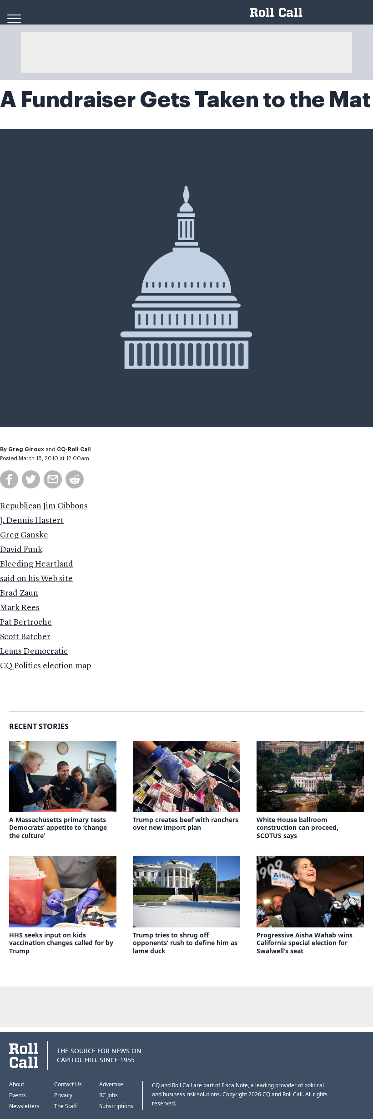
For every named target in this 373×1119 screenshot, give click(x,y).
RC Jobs (108, 1095)
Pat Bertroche (26, 622)
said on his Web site (36, 579)
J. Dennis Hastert (32, 521)
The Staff (65, 1106)
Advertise (111, 1084)
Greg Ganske (24, 535)
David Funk (21, 550)
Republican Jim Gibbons (44, 506)
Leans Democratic (34, 651)
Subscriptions (116, 1106)
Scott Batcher (25, 637)
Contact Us (68, 1084)
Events (17, 1095)
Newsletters (24, 1106)
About (16, 1084)
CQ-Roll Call (74, 449)
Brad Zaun (19, 593)
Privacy (63, 1095)
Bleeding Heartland (36, 564)
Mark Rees (20, 608)
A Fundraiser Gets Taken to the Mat (185, 100)
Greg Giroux (26, 449)
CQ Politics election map (45, 666)
